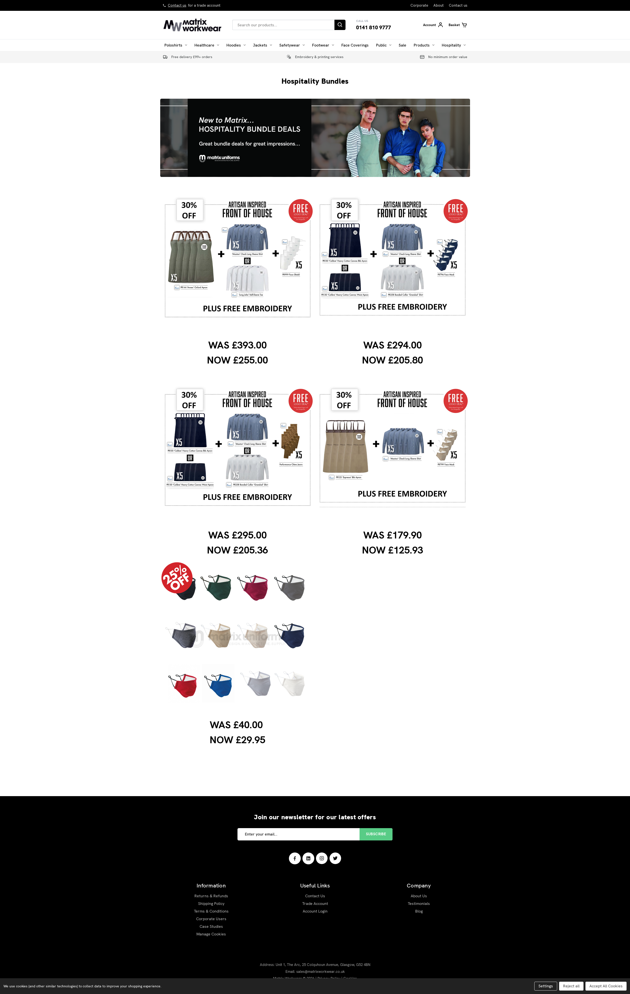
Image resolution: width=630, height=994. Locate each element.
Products (422, 45)
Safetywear (289, 45)
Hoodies (233, 45)
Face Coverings (355, 45)
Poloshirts (173, 45)
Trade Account (315, 903)
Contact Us (315, 896)
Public (381, 45)
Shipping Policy (211, 903)
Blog (419, 911)
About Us (419, 896)
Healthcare (204, 45)
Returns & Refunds (211, 896)
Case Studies (211, 926)
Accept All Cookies (606, 986)
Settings (545, 986)
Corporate (419, 5)
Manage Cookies (211, 934)
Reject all (571, 986)
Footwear (320, 45)
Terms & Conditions (211, 911)
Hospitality (451, 45)
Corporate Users (211, 918)
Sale (402, 45)
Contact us (177, 5)
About (438, 5)
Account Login (315, 911)
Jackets (260, 45)
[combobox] (283, 25)
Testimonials (419, 903)
